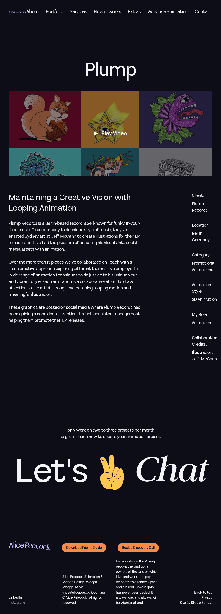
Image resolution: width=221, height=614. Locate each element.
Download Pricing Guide (84, 547)
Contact (203, 12)
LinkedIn (15, 597)
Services (78, 11)
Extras (134, 11)
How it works (107, 11)
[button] (78, 12)
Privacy (206, 597)
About (33, 12)
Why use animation (167, 11)
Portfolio (54, 12)
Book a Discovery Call (138, 547)
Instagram (17, 602)
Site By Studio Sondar (196, 602)
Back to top (203, 592)
